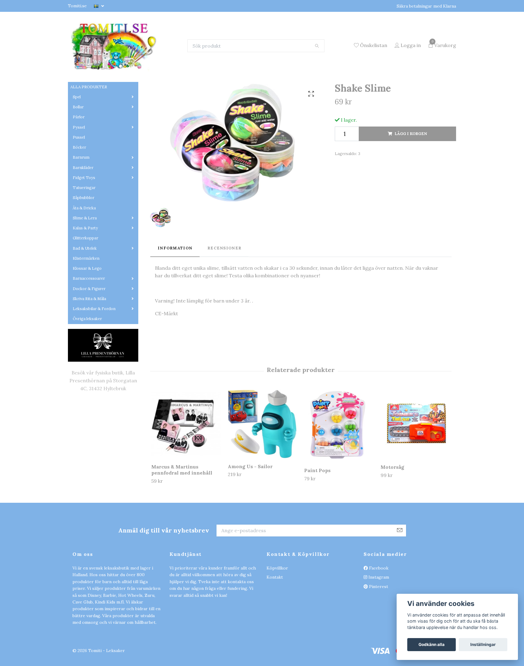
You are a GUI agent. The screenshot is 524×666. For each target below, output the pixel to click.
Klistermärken (86, 296)
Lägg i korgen (411, 171)
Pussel (79, 175)
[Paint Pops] (339, 464)
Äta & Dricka (84, 245)
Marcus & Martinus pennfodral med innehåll (181, 508)
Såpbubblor (83, 235)
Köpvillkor (277, 606)
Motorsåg (392, 505)
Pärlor (79, 155)
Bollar (78, 144)
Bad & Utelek (85, 286)
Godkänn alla (431, 644)
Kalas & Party (85, 266)
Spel (77, 134)
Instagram (378, 615)
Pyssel (79, 165)
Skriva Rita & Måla (89, 336)
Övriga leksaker (87, 357)
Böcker (79, 185)
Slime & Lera (85, 256)
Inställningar (483, 644)
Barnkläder (83, 205)
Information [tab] (175, 286)
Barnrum (81, 195)
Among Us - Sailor (250, 504)
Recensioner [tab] (224, 286)
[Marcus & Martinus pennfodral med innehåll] (186, 462)
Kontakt (275, 615)
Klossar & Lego (87, 306)
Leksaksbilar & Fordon (94, 346)
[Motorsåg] (415, 462)
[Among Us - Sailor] (262, 461)
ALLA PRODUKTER (88, 124)
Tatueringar (84, 225)
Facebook (378, 606)
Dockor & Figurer (89, 326)
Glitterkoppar (85, 276)
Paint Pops (317, 508)
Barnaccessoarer (89, 316)
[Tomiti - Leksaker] (146, 64)
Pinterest (378, 624)
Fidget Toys (84, 215)
